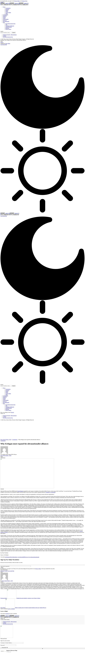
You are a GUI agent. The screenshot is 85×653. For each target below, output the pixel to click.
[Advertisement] (42, 429)
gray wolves (18, 557)
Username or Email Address (6, 642)
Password (2, 645)
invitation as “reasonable (50, 492)
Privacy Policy (17, 1)
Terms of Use (24, 1)
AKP (6, 557)
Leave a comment (11, 608)
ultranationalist (36, 557)
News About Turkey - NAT (5, 455)
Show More (7, 43)
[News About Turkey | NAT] (14, 4)
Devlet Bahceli (20, 491)
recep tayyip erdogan (29, 557)
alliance (8, 557)
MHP (24, 557)
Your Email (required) (4, 566)
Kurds (22, 557)
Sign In (12, 412)
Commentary (3, 440)
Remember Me (5, 647)
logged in (7, 613)
